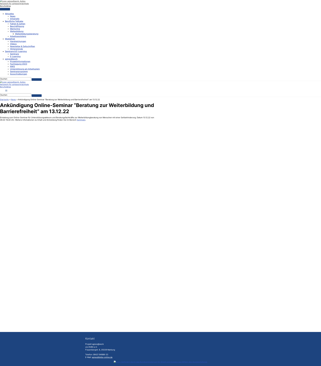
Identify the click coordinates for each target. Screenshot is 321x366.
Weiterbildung (16, 31)
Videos (13, 44)
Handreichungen (18, 41)
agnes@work (11, 59)
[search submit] (37, 79)
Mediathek (10, 39)
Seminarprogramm (19, 71)
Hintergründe (16, 49)
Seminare (14, 54)
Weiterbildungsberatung (26, 34)
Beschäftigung (17, 26)
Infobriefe (14, 18)
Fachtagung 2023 (18, 64)
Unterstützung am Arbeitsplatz (25, 69)
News (12, 16)
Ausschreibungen (18, 74)
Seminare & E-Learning (16, 51)
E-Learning (15, 56)
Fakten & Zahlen (17, 23)
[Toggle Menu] (5, 9)
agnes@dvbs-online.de (102, 357)
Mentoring (15, 29)
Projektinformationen (20, 61)
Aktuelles (9, 13)
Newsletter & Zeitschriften (22, 46)
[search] (15, 78)
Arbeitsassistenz (18, 36)
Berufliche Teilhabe (14, 21)
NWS (12, 66)
